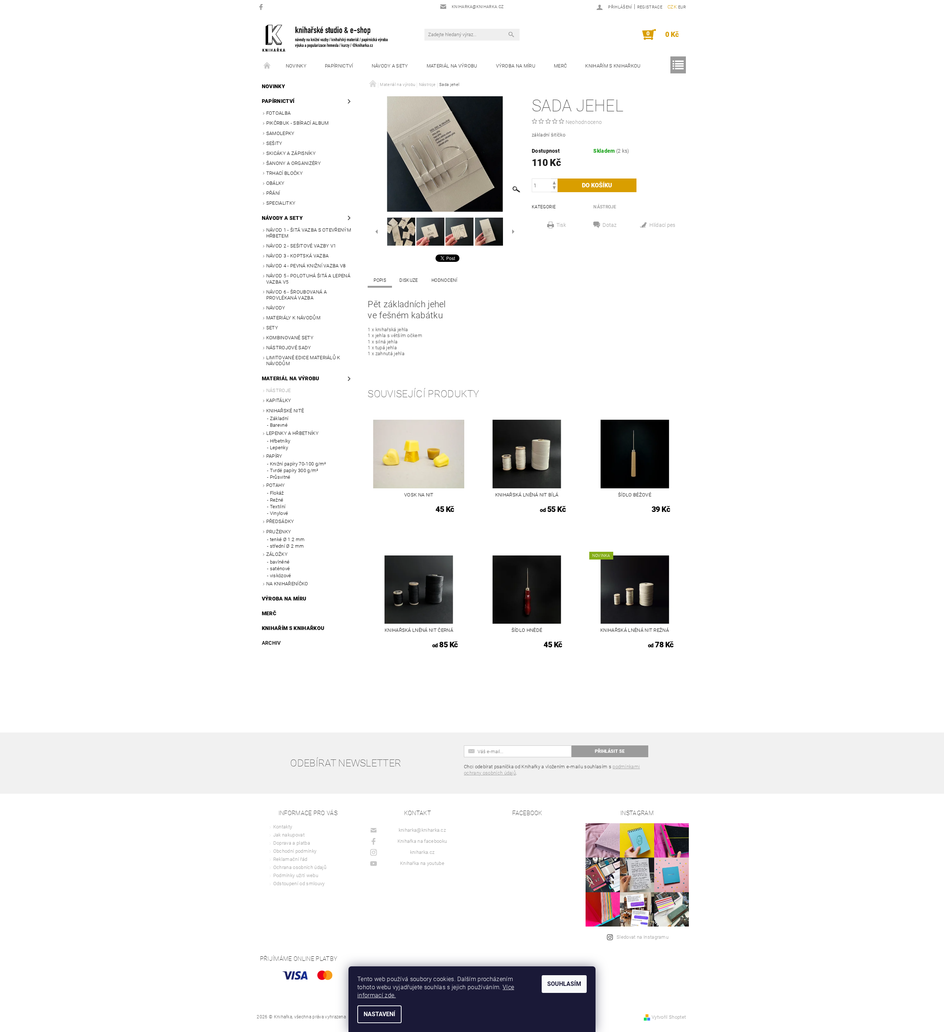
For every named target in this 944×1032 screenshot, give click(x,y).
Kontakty (282, 827)
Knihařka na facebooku (422, 841)
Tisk (561, 225)
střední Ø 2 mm (287, 546)
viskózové (280, 575)
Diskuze (408, 280)
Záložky (277, 554)
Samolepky (280, 133)
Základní (279, 418)
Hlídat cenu (663, 226)
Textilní (278, 506)
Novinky (296, 66)
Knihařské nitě (285, 410)
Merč (560, 66)
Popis (380, 280)
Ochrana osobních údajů (299, 867)
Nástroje (278, 390)
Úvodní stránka (267, 66)
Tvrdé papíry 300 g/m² (294, 470)
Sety (272, 327)
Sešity (274, 143)
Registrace (649, 7)
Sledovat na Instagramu (643, 937)
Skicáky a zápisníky (291, 153)
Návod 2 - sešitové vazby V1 (301, 246)
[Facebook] (262, 7)
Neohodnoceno (584, 122)
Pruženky (278, 531)
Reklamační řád (290, 859)
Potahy (275, 485)
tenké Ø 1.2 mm (287, 539)
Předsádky (280, 521)
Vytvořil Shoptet (669, 1017)
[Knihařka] (330, 38)
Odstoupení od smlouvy (299, 883)
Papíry (274, 456)
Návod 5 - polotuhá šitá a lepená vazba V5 (308, 278)
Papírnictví (339, 66)
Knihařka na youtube (422, 863)
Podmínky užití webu (295, 875)
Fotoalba (278, 113)
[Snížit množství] (554, 188)
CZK (672, 7)
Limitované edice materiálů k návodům (303, 360)
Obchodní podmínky (294, 851)
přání (273, 193)
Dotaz (610, 225)
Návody (275, 308)
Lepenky (279, 447)
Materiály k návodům (293, 318)
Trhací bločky (284, 173)
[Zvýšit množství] (554, 182)
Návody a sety (390, 66)
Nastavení (379, 1014)
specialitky (281, 203)
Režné (277, 500)
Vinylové (279, 513)
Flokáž (277, 493)
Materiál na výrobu (452, 66)
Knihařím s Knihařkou (613, 66)
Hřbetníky (280, 441)
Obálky (275, 183)
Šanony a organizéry (293, 163)
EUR (682, 7)
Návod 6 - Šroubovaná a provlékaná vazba (296, 295)
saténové (280, 568)
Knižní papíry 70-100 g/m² (298, 464)
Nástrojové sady (288, 347)
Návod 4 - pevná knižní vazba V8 (306, 266)
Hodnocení (444, 280)
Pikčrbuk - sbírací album (297, 123)
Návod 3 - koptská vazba (297, 256)
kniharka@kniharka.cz (422, 830)
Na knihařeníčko (287, 583)
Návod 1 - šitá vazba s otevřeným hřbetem (308, 233)
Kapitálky (278, 400)
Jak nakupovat (289, 835)
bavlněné (280, 562)
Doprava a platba (291, 843)
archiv (271, 643)
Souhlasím (564, 983)
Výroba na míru (515, 66)
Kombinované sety (289, 337)
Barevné (279, 425)
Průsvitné (280, 477)
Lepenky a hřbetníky (292, 433)
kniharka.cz (422, 852)
